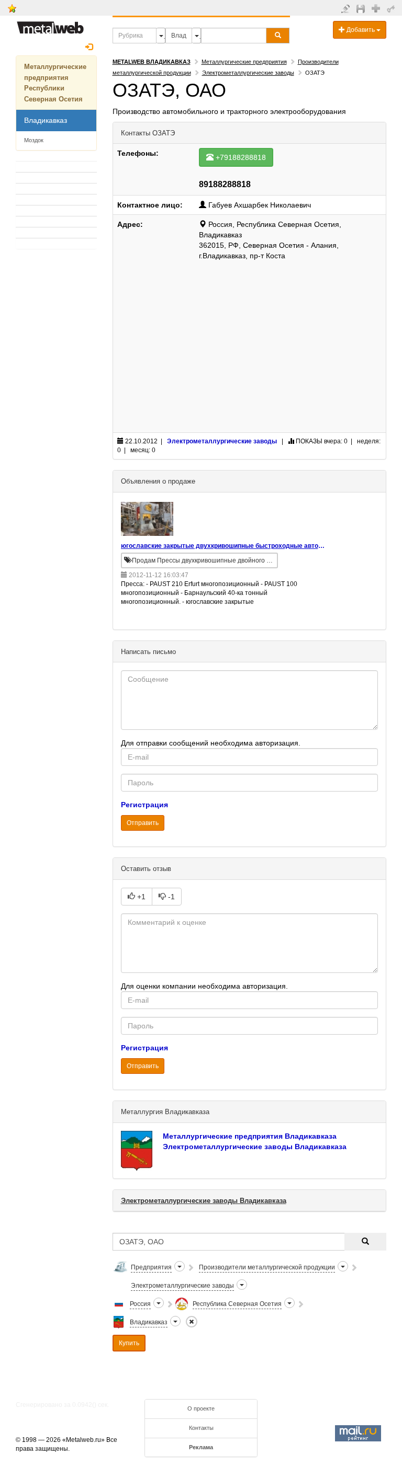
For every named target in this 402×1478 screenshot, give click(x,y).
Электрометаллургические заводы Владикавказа (255, 1146)
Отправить (143, 823)
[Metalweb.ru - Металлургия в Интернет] (50, 24)
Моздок (33, 140)
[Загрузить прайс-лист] (361, 8)
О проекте (201, 1408)
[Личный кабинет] (392, 8)
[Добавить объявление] (346, 8)
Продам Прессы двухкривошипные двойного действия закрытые (204, 560)
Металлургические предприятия (244, 62)
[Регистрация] (377, 8)
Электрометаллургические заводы (248, 73)
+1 (140, 896)
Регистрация (144, 804)
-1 (170, 896)
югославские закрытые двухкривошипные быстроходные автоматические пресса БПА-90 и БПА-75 (224, 546)
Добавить (360, 29)
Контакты (201, 1428)
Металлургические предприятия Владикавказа (250, 1136)
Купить (129, 1343)
